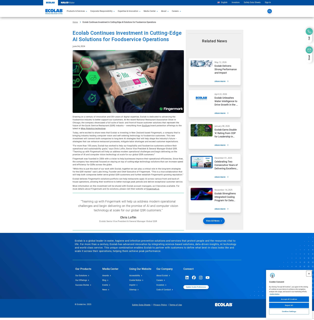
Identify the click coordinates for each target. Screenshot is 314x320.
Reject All (289, 305)
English (224, 2)
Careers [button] (175, 11)
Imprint (132, 285)
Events (105, 285)
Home (75, 22)
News (104, 289)
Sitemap (133, 289)
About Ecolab (162, 275)
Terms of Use (175, 305)
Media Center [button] (150, 11)
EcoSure (146, 125)
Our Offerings (81, 280)
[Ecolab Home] (54, 12)
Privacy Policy (160, 305)
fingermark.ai (152, 189)
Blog (104, 280)
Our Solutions (81, 275)
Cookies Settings (289, 312)
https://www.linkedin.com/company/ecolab (187, 277)
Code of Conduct (163, 289)
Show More (220, 81)
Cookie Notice (274, 294)
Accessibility (134, 275)
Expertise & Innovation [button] (128, 11)
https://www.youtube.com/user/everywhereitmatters (207, 277)
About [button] (163, 11)
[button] (86, 11)
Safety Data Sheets (252, 2)
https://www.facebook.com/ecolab (193, 277)
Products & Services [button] (76, 11)
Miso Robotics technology (93, 128)
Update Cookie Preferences (196, 287)
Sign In (268, 2)
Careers (159, 280)
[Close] (309, 273)
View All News (213, 221)
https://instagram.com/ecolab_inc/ (200, 277)
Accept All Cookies (289, 299)
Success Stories (82, 285)
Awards (105, 275)
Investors (236, 2)
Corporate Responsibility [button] (101, 11)
